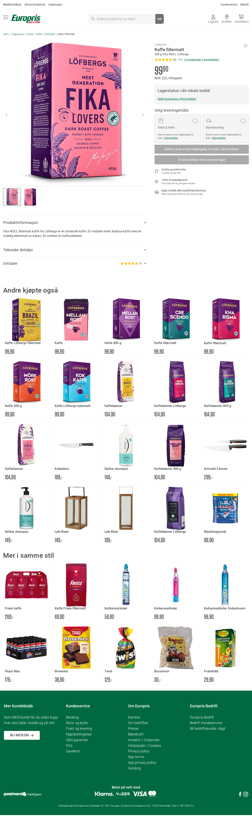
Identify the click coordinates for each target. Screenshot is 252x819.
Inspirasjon (55, 4)
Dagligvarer (18, 34)
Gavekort (73, 751)
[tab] (75, 222)
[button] (143, 114)
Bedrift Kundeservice (206, 723)
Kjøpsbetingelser (79, 734)
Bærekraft (136, 734)
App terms (136, 757)
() (202, 59)
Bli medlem (19, 735)
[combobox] (126, 19)
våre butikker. (171, 138)
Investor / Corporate (143, 740)
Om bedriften (138, 723)
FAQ (69, 746)
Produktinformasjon (20, 222)
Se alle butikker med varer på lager (201, 160)
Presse (133, 728)
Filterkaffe (49, 34)
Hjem (6, 34)
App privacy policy (142, 762)
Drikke (30, 34)
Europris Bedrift (202, 717)
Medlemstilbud (12, 4)
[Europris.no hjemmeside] (25, 19)
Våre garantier (77, 740)
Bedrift (244, 4)
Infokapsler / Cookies (144, 746)
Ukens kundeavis (34, 4)
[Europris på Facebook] (240, 795)
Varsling (134, 768)
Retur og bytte (77, 723)
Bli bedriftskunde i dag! (207, 728)
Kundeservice (229, 4)
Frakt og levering (79, 728)
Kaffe (39, 34)
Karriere (134, 717)
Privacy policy (138, 751)
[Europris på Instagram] (245, 795)
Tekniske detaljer (18, 250)
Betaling (72, 717)
